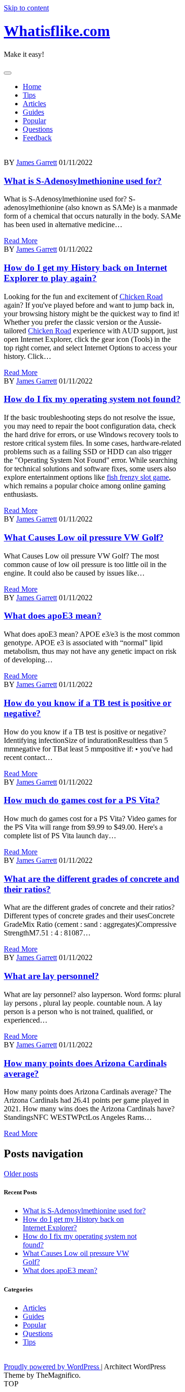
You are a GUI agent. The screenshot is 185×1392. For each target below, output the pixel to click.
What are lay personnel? (51, 976)
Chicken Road (141, 297)
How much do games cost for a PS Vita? (82, 800)
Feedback (37, 138)
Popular (34, 121)
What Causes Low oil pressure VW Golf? (84, 537)
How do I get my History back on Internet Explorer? (73, 1223)
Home (32, 86)
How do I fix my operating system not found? (92, 399)
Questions (38, 129)
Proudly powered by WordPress (52, 1367)
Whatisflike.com (57, 30)
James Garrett (36, 162)
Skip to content (26, 8)
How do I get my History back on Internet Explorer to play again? (85, 273)
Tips (29, 95)
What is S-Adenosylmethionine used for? (83, 181)
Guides (33, 112)
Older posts (21, 1174)
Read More (20, 241)
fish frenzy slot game (138, 477)
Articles (34, 104)
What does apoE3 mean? (53, 616)
